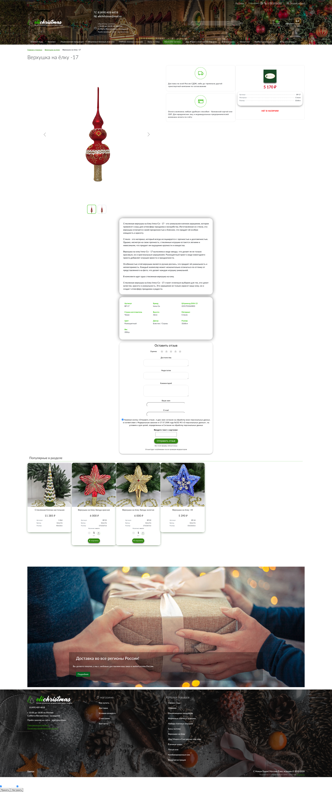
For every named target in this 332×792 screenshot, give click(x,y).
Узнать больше (114, 779)
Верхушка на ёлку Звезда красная (94, 510)
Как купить (104, 703)
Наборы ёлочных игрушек (180, 724)
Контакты (103, 724)
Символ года (174, 703)
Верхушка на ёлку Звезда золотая (138, 510)
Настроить (17, 790)
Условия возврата (107, 713)
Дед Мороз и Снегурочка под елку (184, 739)
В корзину (94, 541)
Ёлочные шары (175, 744)
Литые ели (173, 750)
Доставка (239, 3)
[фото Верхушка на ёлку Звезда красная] (94, 485)
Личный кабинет (297, 3)
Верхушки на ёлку (176, 734)
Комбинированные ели (179, 755)
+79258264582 (275, 3)
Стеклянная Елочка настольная (49, 510)
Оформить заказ (292, 24)
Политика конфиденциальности (42, 728)
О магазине (104, 718)
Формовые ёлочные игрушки (182, 718)
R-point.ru (301, 774)
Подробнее (83, 674)
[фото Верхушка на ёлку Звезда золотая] (138, 485)
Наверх (30, 771)
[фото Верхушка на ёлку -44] (183, 485)
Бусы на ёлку (174, 729)
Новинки (172, 708)
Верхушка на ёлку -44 (182, 510)
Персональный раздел (38, 725)
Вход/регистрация (177, 760)
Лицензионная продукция (180, 713)
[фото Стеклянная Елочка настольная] (49, 485)
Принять (5, 790)
